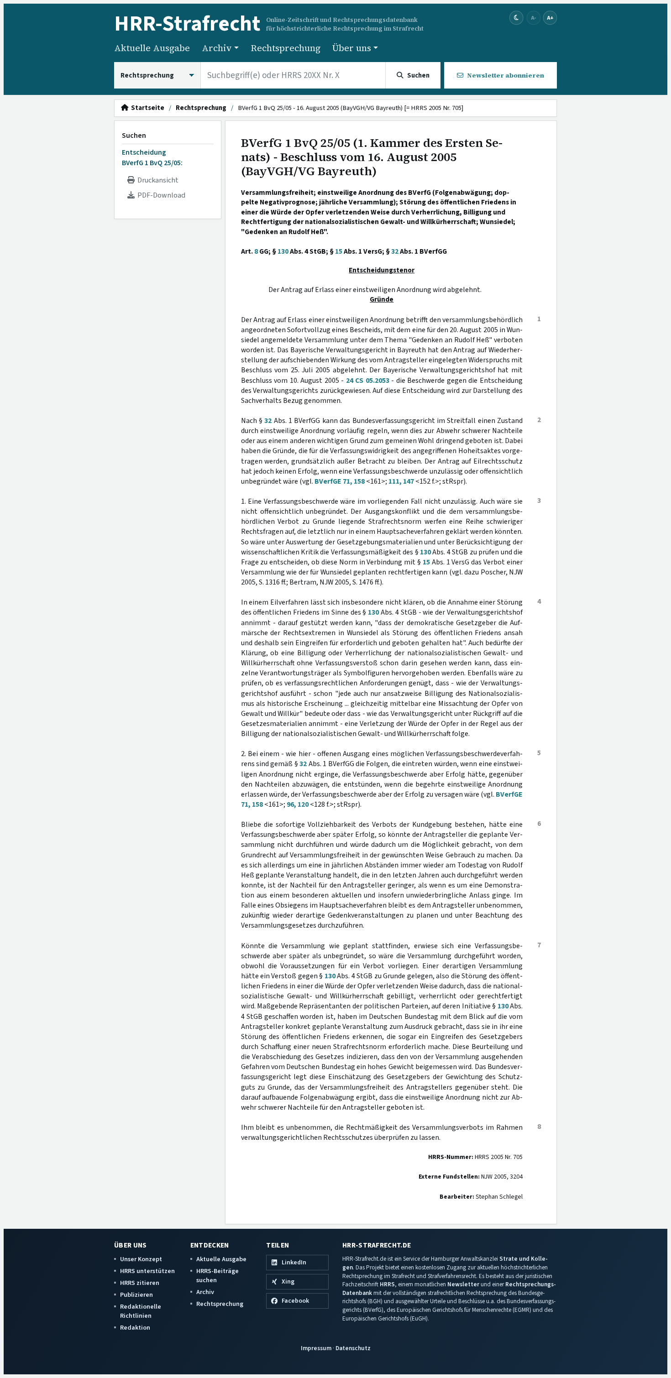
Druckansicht (156, 180)
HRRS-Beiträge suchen (217, 1275)
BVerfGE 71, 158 (340, 481)
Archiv (205, 1292)
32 (394, 251)
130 (283, 251)
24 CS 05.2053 (367, 381)
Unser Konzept (141, 1259)
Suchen (134, 135)
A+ (550, 17)
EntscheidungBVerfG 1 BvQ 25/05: (152, 157)
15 (338, 251)
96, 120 (298, 804)
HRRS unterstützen (147, 1271)
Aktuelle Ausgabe (152, 48)
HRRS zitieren (139, 1283)
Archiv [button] (217, 48)
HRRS (387, 1284)
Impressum (316, 1348)
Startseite (146, 108)
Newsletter (463, 1284)
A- (533, 17)
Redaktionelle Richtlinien (140, 1311)
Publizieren (136, 1295)
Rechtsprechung (285, 48)
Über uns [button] (351, 48)
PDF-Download (160, 195)
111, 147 (401, 481)
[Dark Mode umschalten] (516, 18)
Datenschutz (353, 1348)
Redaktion (135, 1327)
